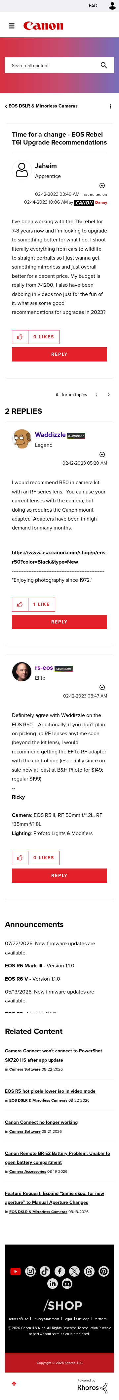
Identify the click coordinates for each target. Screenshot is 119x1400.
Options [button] (109, 106)
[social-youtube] (15, 1271)
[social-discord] (67, 1283)
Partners (100, 1319)
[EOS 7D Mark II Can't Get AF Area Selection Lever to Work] (108, 395)
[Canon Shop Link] (59, 1305)
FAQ (93, 5)
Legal (67, 1319)
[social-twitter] (74, 1271)
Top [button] (14, 1384)
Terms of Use (18, 1319)
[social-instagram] (30, 1271)
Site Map (82, 1319)
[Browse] (15, 26)
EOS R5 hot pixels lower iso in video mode (50, 1091)
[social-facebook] (60, 1271)
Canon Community (43, 25)
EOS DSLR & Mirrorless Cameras (43, 106)
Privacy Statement (45, 1319)
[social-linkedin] (52, 1283)
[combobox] (59, 65)
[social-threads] (89, 1271)
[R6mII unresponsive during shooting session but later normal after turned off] (97, 395)
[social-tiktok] (45, 1271)
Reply (59, 354)
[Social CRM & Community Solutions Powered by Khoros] (92, 1385)
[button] (20, 337)
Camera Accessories (27, 1171)
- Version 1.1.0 (39, 965)
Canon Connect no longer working (41, 1122)
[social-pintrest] (104, 1271)
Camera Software (25, 1069)
